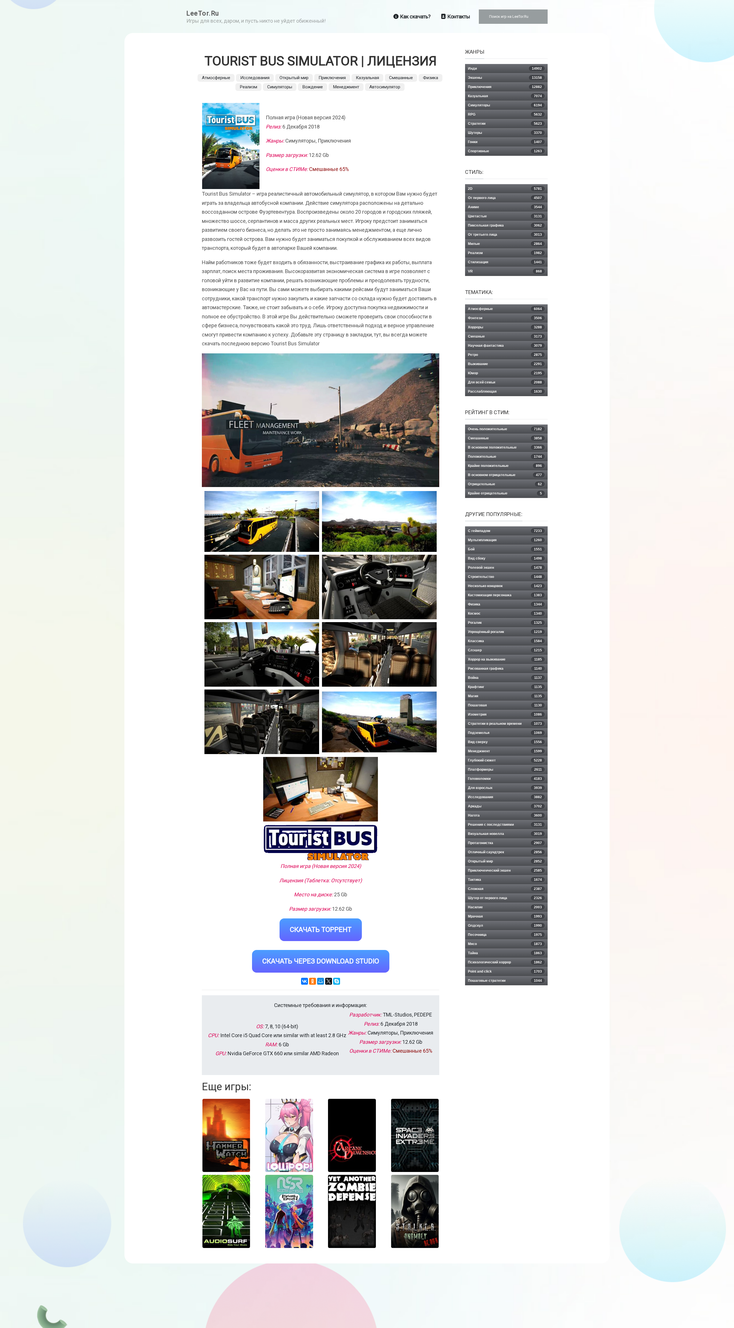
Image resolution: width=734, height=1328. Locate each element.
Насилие (505, 907)
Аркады (505, 806)
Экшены (505, 78)
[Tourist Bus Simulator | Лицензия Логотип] (320, 842)
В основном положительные (505, 447)
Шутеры (505, 133)
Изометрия (505, 714)
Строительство (505, 577)
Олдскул (505, 926)
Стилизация (505, 262)
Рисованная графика (505, 669)
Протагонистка (505, 843)
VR (505, 271)
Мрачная (505, 916)
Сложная (505, 889)
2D (505, 189)
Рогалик (505, 623)
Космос (505, 614)
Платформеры (505, 770)
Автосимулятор (384, 86)
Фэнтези (505, 318)
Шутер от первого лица (505, 898)
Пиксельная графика (505, 225)
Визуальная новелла (505, 834)
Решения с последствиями (505, 825)
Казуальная (367, 77)
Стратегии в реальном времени (505, 724)
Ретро (505, 355)
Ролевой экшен (505, 568)
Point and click (505, 971)
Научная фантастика (505, 346)
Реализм (248, 86)
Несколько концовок (505, 586)
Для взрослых (505, 788)
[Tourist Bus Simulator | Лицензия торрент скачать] (379, 521)
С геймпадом (505, 531)
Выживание (505, 364)
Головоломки (505, 779)
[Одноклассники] (312, 981)
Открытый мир (294, 77)
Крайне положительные (505, 466)
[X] (328, 981)
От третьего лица (505, 235)
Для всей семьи (505, 382)
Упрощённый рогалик (505, 632)
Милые (505, 244)
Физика (430, 77)
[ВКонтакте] (304, 981)
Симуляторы (279, 86)
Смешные (505, 336)
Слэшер (505, 650)
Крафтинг (505, 687)
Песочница (505, 935)
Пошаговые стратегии (505, 981)
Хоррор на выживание (505, 659)
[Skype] (336, 981)
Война (505, 678)
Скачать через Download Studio (320, 961)
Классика (505, 641)
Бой (505, 549)
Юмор (505, 373)
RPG (505, 114)
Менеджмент (346, 86)
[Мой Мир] (320, 981)
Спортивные (505, 151)
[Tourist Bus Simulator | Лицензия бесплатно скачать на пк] (262, 521)
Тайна (505, 953)
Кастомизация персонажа (505, 595)
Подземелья (505, 733)
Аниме (505, 207)
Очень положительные (505, 429)
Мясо (505, 944)
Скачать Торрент (321, 930)
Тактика (505, 880)
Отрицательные (505, 484)
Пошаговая (505, 705)
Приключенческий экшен (505, 871)
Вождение (312, 86)
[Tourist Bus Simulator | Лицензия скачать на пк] (262, 587)
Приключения (332, 77)
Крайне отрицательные (505, 493)
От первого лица (505, 198)
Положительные (505, 457)
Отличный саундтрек (505, 852)
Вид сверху (505, 742)
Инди (505, 69)
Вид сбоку (505, 558)
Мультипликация (505, 540)
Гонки (505, 142)
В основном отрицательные (505, 475)
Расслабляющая (505, 392)
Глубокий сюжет (505, 760)
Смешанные (401, 77)
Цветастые (505, 216)
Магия (505, 696)
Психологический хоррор (505, 962)
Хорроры (505, 327)
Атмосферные (216, 77)
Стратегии (505, 124)
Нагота (505, 815)
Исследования (255, 77)
